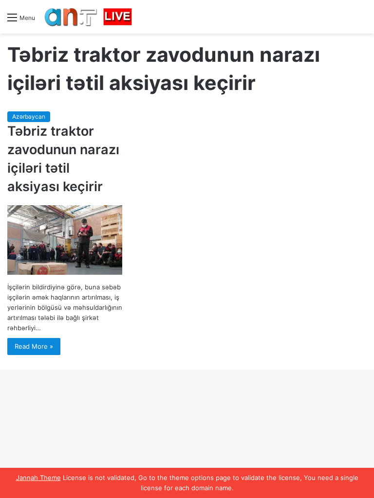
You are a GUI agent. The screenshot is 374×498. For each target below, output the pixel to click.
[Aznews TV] (88, 17)
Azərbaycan (28, 116)
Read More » (34, 346)
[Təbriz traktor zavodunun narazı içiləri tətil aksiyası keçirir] (64, 239)
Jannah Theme (38, 477)
